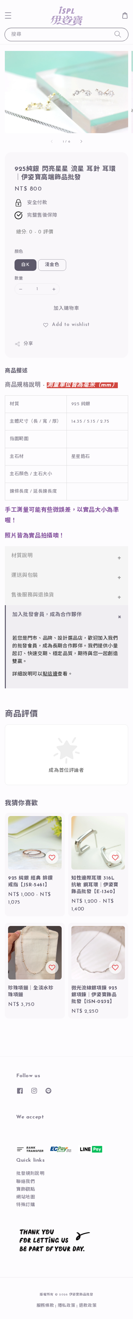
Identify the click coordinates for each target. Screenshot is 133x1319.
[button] (8, 15)
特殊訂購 (25, 1205)
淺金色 (52, 264)
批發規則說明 (30, 1173)
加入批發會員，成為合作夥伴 (47, 614)
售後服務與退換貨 (32, 595)
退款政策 (88, 1306)
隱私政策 (67, 1306)
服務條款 (45, 1306)
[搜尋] (117, 34)
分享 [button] (28, 343)
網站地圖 (25, 1197)
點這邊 (50, 674)
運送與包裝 (24, 575)
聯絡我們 (25, 1181)
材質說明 (22, 555)
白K (25, 264)
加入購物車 (66, 308)
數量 (19, 278)
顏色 (19, 252)
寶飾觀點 (25, 1189)
